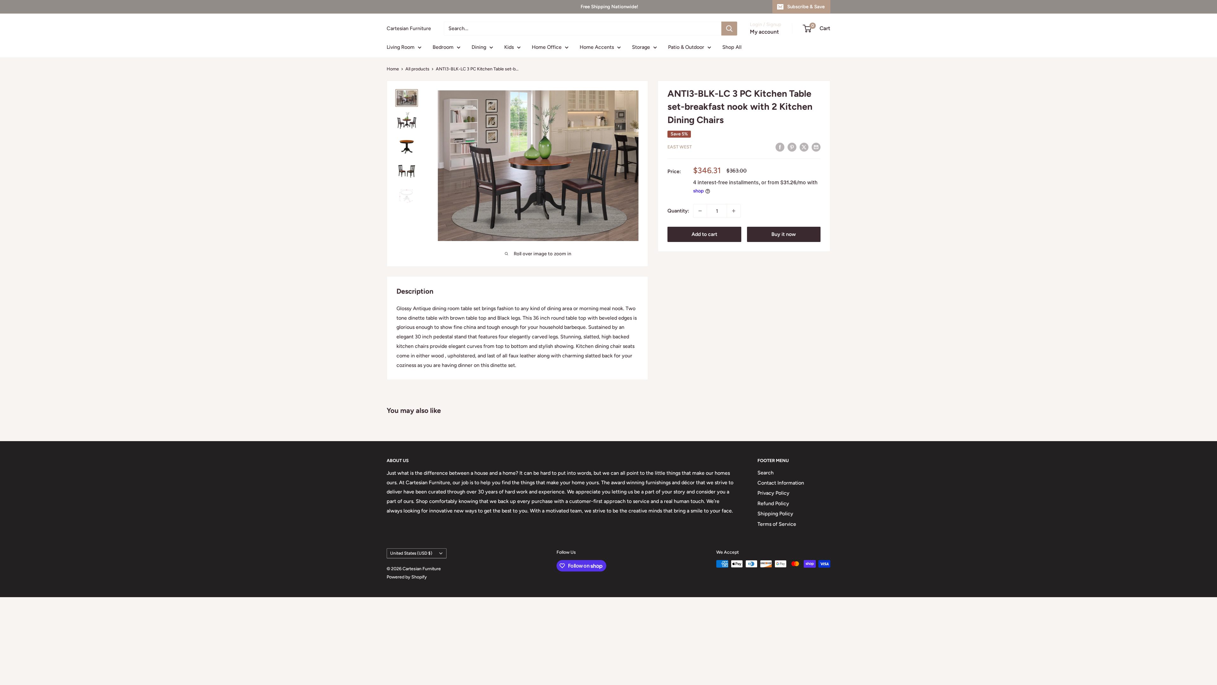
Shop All (732, 47)
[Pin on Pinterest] (792, 147)
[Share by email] (816, 147)
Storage (641, 47)
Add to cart (704, 234)
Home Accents (597, 47)
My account (764, 32)
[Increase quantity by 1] (733, 211)
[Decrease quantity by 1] (700, 211)
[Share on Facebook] (780, 147)
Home (393, 69)
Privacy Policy (773, 493)
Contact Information (780, 483)
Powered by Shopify (407, 577)
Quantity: (678, 211)
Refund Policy (773, 503)
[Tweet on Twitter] (804, 147)
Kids (509, 47)
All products (417, 69)
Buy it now (783, 234)
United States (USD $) (411, 553)
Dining (479, 47)
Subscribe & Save (806, 7)
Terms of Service (776, 524)
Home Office (547, 47)
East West (679, 147)
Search (765, 473)
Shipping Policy (775, 514)
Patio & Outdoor (686, 47)
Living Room (401, 47)
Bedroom (443, 47)
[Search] (729, 29)
